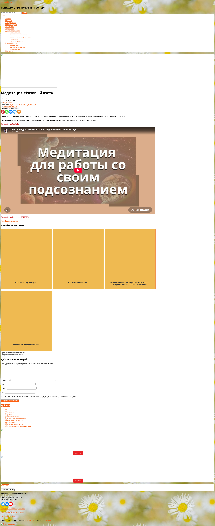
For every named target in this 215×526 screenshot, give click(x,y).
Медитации (7, 103)
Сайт (3, 392)
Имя (3, 384)
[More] (19, 112)
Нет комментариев (10, 107)
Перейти (78, 453)
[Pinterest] (3, 112)
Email (3, 388)
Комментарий (7, 380)
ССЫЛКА (24, 217)
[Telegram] (15, 112)
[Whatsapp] (7, 112)
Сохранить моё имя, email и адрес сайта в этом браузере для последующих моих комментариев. (40, 397)
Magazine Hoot (30, 520)
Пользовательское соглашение (12, 513)
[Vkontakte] (11, 112)
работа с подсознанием (27, 105)
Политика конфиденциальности (13, 509)
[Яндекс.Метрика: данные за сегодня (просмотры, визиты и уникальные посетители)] (8, 524)
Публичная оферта (8, 516)
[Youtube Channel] (11, 504)
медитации (14, 105)
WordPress (49, 520)
